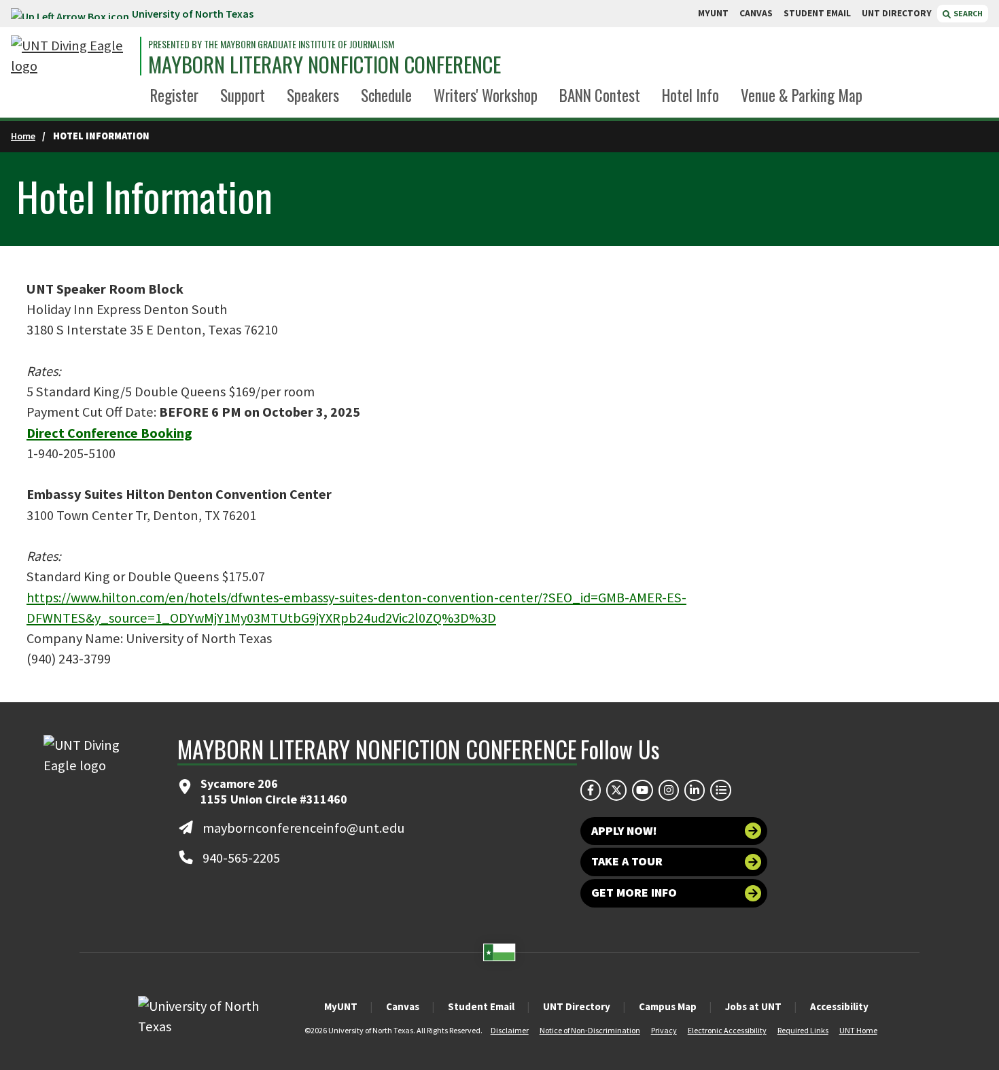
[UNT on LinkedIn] (694, 790)
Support (242, 95)
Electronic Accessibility (727, 1030)
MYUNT (713, 13)
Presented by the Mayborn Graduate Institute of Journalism (271, 44)
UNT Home (858, 1030)
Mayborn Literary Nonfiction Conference (324, 64)
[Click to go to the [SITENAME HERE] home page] (72, 56)
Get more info (634, 892)
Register (174, 95)
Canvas (402, 1006)
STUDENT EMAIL (817, 13)
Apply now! (624, 830)
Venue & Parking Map (801, 95)
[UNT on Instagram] (669, 790)
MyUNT (340, 1006)
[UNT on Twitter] (616, 790)
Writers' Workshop (486, 95)
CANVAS (756, 13)
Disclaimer (510, 1030)
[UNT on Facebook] (590, 790)
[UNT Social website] (720, 790)
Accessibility (839, 1006)
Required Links (802, 1030)
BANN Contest (599, 95)
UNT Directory (576, 1006)
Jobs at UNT (753, 1006)
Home (23, 136)
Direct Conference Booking (109, 433)
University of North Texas (192, 13)
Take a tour (627, 861)
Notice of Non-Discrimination (590, 1030)
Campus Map (668, 1006)
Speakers (313, 95)
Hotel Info (690, 95)
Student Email (481, 1006)
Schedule (386, 95)
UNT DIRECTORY (897, 13)
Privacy (664, 1030)
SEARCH (967, 13)
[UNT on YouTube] (642, 790)
